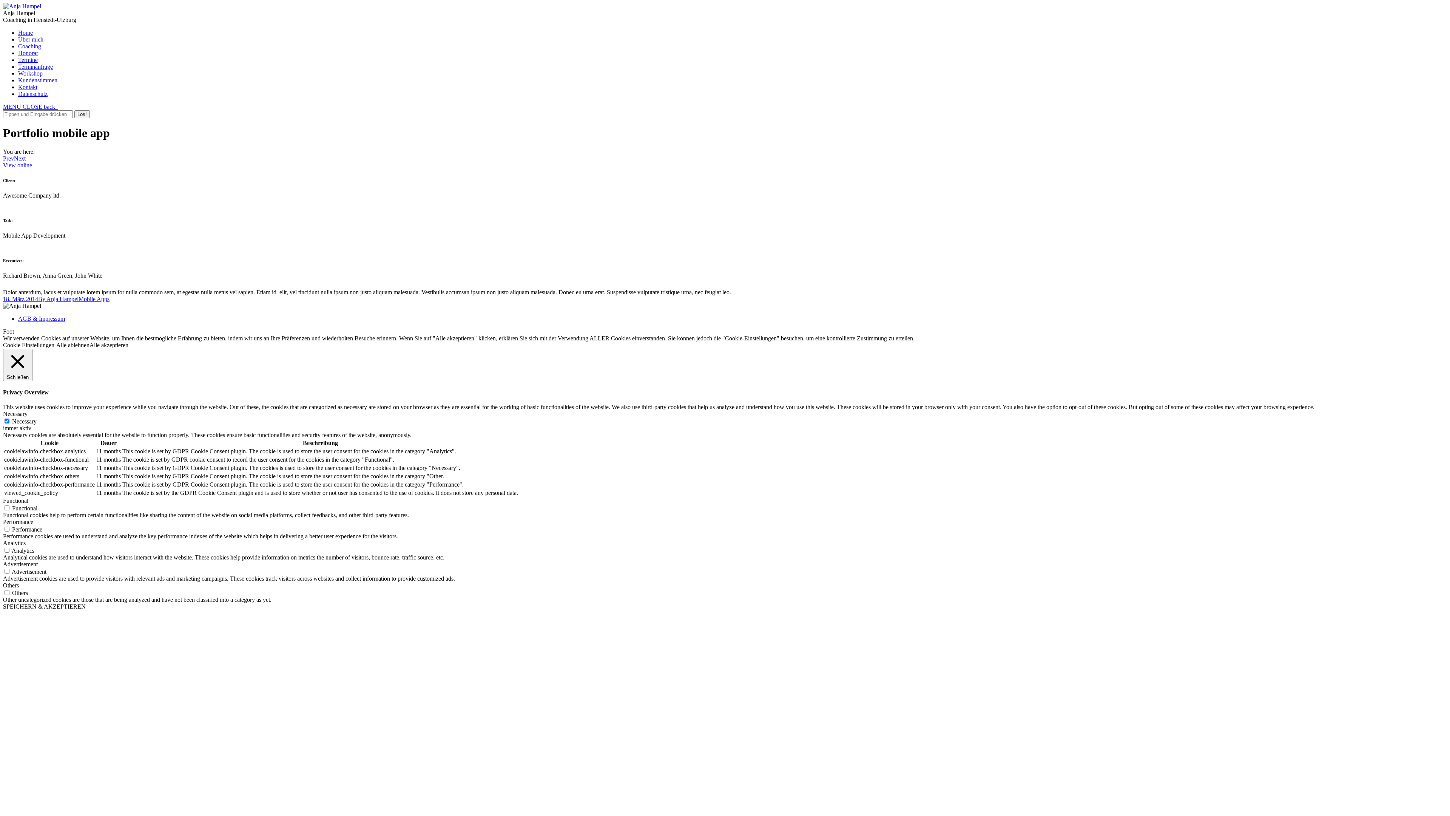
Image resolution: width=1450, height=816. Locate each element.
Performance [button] (18, 522)
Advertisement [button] (20, 564)
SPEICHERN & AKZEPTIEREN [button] (44, 606)
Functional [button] (15, 501)
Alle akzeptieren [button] (108, 345)
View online (17, 165)
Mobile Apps (94, 299)
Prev (8, 158)
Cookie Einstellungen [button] (28, 345)
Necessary (24, 421)
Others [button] (11, 585)
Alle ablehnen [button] (72, 345)
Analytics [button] (14, 543)
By (58, 299)
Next (20, 158)
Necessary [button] (15, 414)
